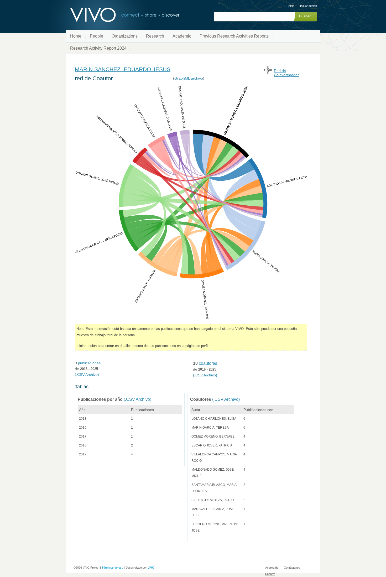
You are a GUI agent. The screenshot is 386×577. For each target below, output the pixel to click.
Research (155, 36)
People (96, 36)
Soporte (270, 573)
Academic (182, 36)
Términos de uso (112, 567)
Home (75, 36)
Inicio (291, 5)
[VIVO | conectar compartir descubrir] (116, 15)
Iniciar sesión (308, 5)
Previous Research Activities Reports (234, 36)
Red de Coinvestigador (286, 73)
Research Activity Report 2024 (98, 48)
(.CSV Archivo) (87, 374)
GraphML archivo (188, 78)
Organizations (125, 36)
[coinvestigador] (268, 72)
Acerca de (271, 567)
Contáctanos (292, 567)
